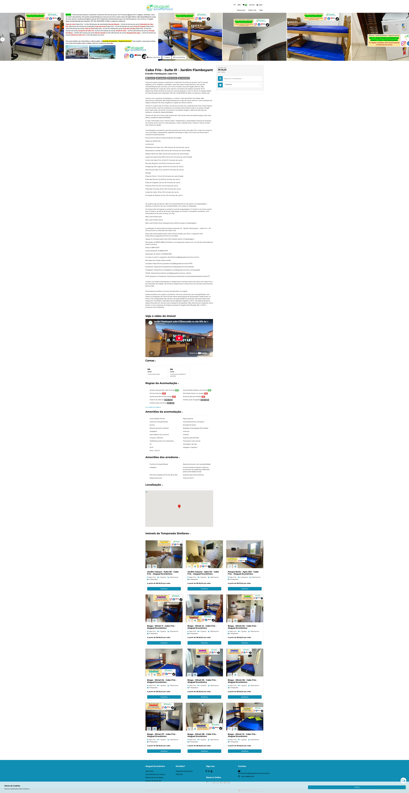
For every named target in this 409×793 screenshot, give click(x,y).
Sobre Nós (149, 771)
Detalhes (164, 589)
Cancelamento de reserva (155, 774)
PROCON (179, 774)
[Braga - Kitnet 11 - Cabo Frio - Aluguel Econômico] (164, 608)
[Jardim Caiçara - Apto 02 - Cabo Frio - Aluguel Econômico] (204, 554)
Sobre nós (252, 10)
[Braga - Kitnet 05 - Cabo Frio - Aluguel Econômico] (204, 662)
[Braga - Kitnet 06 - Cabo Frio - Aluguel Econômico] (244, 662)
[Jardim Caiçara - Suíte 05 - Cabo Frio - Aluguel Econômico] (164, 554)
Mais (261, 10)
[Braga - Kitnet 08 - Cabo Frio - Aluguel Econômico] (204, 717)
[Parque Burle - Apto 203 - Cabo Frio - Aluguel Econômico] (244, 554)
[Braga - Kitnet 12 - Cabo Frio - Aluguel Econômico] (204, 608)
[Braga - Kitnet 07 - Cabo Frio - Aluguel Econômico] (164, 717)
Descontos (241, 10)
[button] (406, 39)
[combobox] (243, 85)
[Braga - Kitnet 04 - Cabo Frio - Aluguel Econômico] (164, 662)
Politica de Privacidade (154, 778)
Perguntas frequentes (184, 771)
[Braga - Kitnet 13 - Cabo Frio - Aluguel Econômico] (244, 717)
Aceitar (356, 787)
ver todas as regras (152, 407)
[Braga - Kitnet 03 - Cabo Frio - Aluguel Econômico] (244, 608)
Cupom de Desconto (153, 781)
